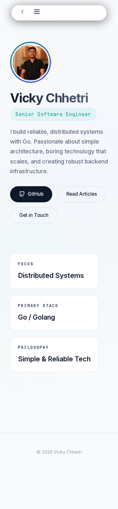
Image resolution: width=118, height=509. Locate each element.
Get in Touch (33, 215)
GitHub (35, 194)
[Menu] (37, 12)
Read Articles (81, 194)
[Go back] (22, 13)
